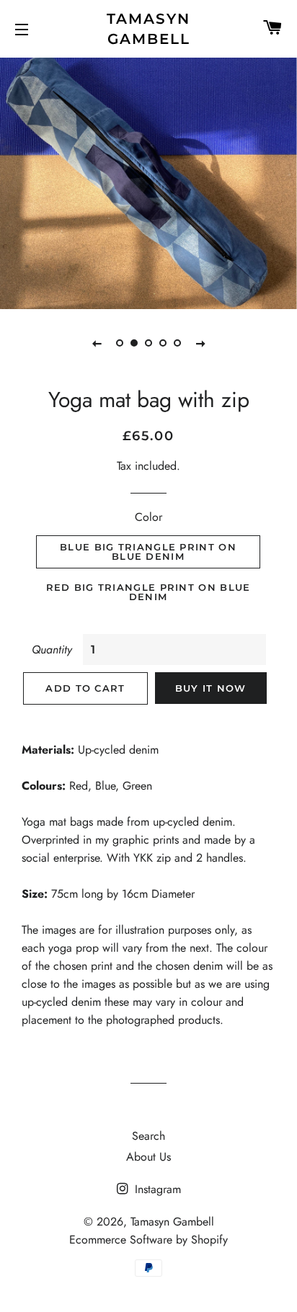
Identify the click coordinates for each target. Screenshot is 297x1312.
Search (148, 1136)
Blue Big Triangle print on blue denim (148, 551)
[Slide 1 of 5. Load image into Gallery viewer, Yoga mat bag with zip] (119, 343)
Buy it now (211, 688)
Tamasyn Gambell (148, 29)
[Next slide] (200, 343)
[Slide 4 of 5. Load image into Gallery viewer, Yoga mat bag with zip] (163, 343)
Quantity (52, 649)
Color (148, 517)
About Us (148, 1156)
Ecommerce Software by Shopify (148, 1239)
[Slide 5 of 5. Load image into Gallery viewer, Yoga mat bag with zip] (177, 343)
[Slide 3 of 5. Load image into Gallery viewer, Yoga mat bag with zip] (148, 343)
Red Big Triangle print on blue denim (148, 591)
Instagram (156, 1189)
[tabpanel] (148, 181)
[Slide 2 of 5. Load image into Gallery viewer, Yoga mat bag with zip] (134, 343)
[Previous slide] (96, 343)
